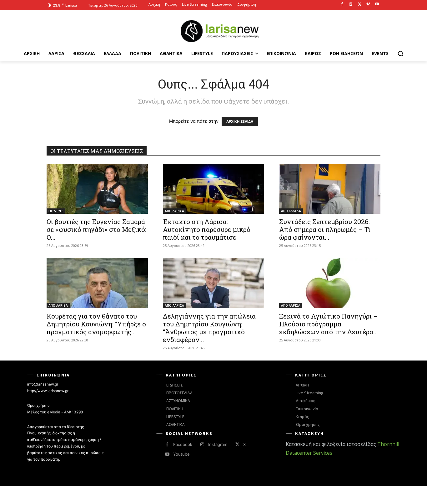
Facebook (182, 444)
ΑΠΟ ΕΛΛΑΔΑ (291, 211)
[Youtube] (376, 4)
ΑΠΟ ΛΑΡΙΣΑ (174, 211)
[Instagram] (350, 4)
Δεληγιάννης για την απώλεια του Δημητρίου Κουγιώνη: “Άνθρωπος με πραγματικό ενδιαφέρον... (209, 328)
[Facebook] (342, 4)
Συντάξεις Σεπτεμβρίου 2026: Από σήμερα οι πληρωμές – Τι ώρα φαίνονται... (324, 229)
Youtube (181, 454)
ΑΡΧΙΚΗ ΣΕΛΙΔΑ (239, 121)
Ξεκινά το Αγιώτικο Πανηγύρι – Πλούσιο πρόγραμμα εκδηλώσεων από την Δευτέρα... (328, 324)
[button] (400, 53)
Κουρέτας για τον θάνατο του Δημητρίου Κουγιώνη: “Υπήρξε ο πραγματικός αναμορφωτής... (96, 324)
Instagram (217, 444)
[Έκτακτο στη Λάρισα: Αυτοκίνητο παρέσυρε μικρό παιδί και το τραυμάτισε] (213, 189)
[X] (359, 4)
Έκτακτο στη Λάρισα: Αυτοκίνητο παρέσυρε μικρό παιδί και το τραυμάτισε (206, 229)
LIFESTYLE (55, 211)
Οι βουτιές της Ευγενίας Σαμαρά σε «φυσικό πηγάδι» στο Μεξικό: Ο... (96, 229)
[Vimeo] (368, 4)
